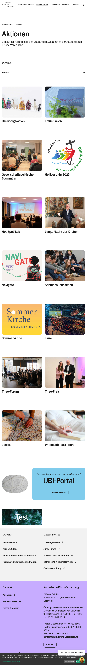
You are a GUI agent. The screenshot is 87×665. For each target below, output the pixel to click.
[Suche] (82, 4)
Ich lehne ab (69, 662)
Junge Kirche (50, 549)
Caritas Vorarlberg (53, 568)
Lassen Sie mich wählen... (12, 662)
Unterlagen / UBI (52, 542)
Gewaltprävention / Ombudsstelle (19, 555)
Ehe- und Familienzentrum (56, 555)
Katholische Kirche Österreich (58, 562)
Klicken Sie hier (59, 492)
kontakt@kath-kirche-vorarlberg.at (61, 637)
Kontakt (6, 72)
